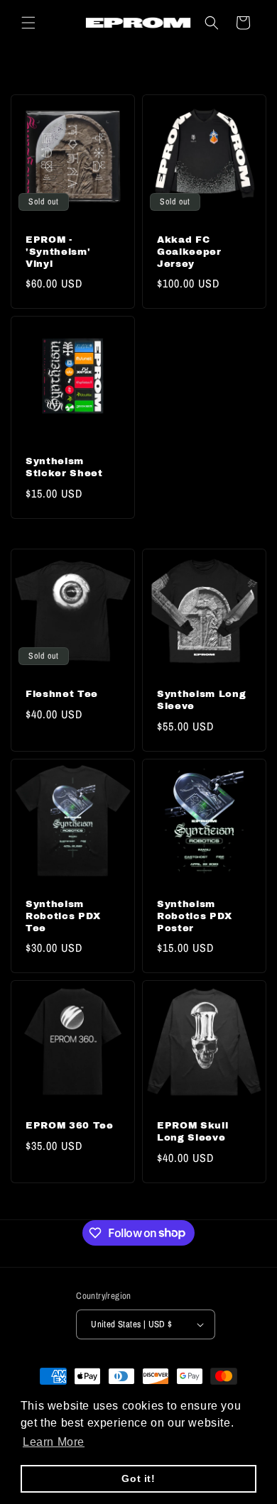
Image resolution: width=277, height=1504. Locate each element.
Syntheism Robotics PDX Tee (63, 916)
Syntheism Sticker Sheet (64, 467)
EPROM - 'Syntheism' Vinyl (58, 251)
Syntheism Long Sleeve (201, 699)
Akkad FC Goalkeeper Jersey (189, 251)
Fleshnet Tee (62, 693)
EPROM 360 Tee (70, 1125)
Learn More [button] (54, 1442)
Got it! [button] (138, 1478)
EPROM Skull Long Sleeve (192, 1131)
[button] (28, 22)
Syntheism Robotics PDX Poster (194, 916)
